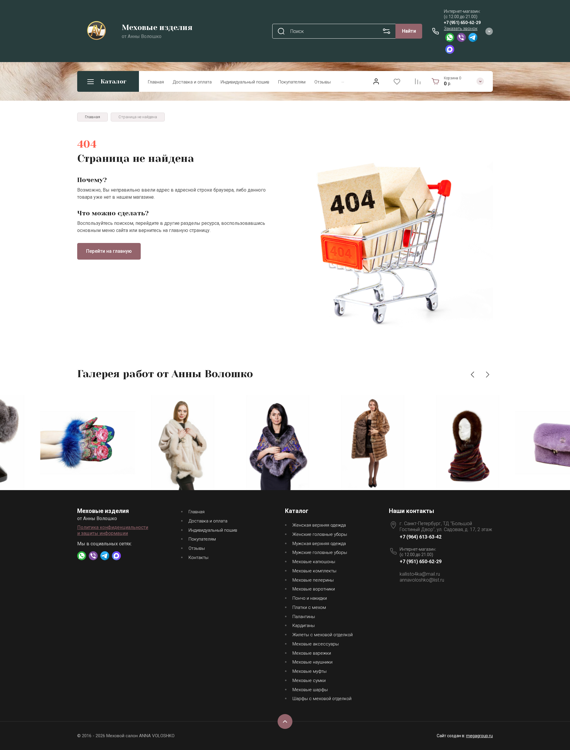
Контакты (198, 557)
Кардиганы (303, 625)
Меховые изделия (157, 27)
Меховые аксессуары (315, 644)
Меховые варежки (311, 653)
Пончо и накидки (309, 598)
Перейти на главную (109, 251)
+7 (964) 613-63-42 (420, 537)
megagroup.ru (479, 735)
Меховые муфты (309, 671)
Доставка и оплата (192, 82)
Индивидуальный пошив (245, 82)
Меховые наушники (312, 662)
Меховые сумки (309, 680)
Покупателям (291, 82)
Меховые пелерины (313, 580)
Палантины (303, 616)
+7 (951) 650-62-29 (462, 22)
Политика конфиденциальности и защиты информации (112, 530)
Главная (156, 82)
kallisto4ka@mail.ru (420, 574)
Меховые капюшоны (313, 561)
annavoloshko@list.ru (422, 580)
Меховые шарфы (310, 689)
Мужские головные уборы (319, 552)
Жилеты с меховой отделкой (322, 634)
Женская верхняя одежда (319, 525)
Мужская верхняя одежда (319, 543)
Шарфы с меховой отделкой (322, 698)
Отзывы (322, 82)
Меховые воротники (313, 589)
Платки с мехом (309, 607)
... (342, 80)
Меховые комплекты (314, 571)
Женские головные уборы (319, 534)
